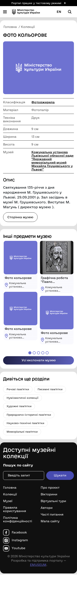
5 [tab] (47, 352)
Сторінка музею (20, 217)
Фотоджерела (43, 102)
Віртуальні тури (53, 501)
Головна (9, 487)
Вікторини (49, 494)
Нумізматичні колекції (22, 397)
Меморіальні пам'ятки (22, 431)
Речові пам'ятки (18, 389)
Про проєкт (50, 487)
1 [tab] (29, 352)
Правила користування (14, 509)
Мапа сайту (50, 521)
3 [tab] (38, 352)
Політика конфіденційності (17, 519)
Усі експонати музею (39, 360)
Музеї (7, 501)
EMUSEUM (38, 564)
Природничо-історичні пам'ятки (29, 414)
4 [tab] (42, 352)
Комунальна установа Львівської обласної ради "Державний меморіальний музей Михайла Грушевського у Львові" (52, 160)
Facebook (19, 532)
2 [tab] (34, 352)
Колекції (10, 494)
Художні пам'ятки (19, 406)
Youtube (18, 548)
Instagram (20, 540)
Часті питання (52, 514)
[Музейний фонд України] (26, 11)
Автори (47, 507)
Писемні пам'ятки (50, 389)
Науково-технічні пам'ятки (25, 423)
